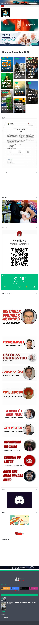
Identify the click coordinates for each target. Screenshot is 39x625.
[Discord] (19, 500)
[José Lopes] (19, 358)
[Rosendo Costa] (19, 445)
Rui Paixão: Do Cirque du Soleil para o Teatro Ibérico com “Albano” (6, 84)
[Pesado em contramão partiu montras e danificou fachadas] (3, 608)
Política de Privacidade (4, 617)
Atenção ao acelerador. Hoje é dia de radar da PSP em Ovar (19, 108)
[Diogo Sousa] (19, 344)
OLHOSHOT (36, 623)
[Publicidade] (19, 222)
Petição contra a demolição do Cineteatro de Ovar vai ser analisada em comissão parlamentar (32, 96)
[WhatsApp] (19, 250)
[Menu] (37, 13)
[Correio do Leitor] (19, 461)
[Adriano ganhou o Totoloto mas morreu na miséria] (3, 599)
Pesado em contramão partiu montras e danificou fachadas (18, 606)
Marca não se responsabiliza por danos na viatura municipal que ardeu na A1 (21, 602)
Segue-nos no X (5, 539)
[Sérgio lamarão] (19, 413)
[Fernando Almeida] (19, 429)
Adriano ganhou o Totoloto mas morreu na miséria (16, 597)
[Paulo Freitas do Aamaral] (19, 373)
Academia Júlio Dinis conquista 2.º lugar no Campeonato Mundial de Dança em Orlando (32, 72)
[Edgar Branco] (19, 318)
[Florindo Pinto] (19, 476)
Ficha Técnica (3, 614)
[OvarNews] (5, 12)
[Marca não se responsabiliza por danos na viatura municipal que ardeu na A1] (3, 604)
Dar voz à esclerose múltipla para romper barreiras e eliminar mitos (6, 66)
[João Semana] (19, 394)
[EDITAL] (19, 144)
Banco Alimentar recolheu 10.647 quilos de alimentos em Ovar (6, 107)
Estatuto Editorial (3, 615)
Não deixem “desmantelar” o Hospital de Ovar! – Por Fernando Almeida (19, 73)
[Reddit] (19, 520)
